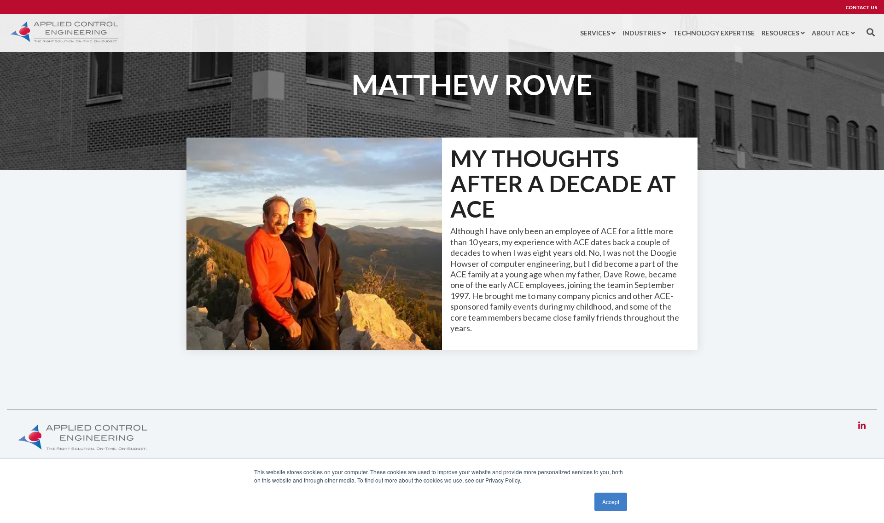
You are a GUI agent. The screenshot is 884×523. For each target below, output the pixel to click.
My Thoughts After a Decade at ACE (563, 183)
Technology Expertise (714, 33)
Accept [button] (610, 502)
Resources (780, 33)
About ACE (830, 33)
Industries (641, 33)
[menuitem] (856, 7)
